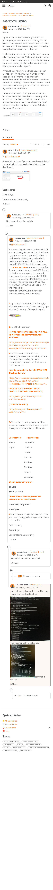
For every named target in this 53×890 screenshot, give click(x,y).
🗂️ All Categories (9, 721)
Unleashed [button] (25, 750)
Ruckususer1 (14, 26)
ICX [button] (20, 745)
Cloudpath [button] (9, 745)
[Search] (45, 5)
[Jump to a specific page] (49, 145)
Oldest (13, 144)
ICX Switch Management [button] (38, 747)
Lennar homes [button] (10, 750)
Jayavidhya (13, 150)
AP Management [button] (33, 745)
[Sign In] (49, 5)
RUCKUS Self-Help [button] (11, 742)
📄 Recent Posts (9, 724)
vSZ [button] (6, 747)
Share (6, 130)
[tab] (8, 137)
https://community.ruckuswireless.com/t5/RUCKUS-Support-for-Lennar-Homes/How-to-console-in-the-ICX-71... (29, 381)
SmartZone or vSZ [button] (31, 742)
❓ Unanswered (26, 728)
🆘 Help (5, 731)
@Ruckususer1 (12, 156)
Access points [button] (19, 747)
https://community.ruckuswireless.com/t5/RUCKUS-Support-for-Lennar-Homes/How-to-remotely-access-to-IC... (29, 346)
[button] (26, 114)
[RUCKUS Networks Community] (11, 6)
